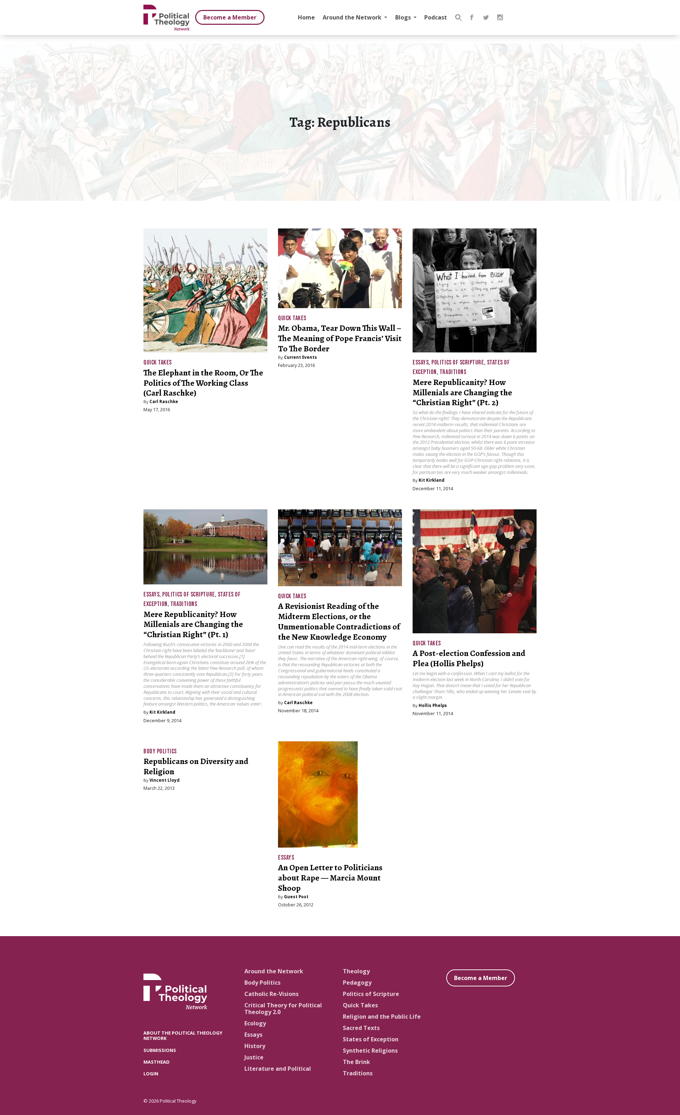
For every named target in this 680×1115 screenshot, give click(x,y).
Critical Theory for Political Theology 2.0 (283, 1008)
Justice (254, 1057)
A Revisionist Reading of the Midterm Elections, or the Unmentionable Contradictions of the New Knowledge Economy (339, 621)
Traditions (453, 372)
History (254, 1046)
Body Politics (160, 751)
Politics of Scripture (457, 362)
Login (150, 1073)
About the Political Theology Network (182, 1035)
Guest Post (296, 896)
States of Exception (370, 1039)
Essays (421, 362)
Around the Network (353, 17)
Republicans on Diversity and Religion (195, 766)
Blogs (403, 17)
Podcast (435, 17)
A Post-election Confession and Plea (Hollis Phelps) (469, 658)
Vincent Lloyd (164, 780)
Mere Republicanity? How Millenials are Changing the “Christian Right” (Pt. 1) (193, 624)
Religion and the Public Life (382, 1016)
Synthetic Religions (370, 1050)
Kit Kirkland (431, 480)
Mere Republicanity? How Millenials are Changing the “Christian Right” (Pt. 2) (462, 392)
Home (306, 17)
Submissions (159, 1050)
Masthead (156, 1062)
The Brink (356, 1062)
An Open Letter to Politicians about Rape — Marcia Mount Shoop (330, 878)
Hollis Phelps (433, 705)
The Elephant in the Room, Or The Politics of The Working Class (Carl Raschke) (203, 383)
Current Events (300, 357)
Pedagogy (357, 982)
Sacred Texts (361, 1028)
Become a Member (229, 17)
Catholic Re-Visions (271, 994)
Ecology (255, 1023)
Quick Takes (157, 362)
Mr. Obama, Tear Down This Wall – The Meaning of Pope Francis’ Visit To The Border (340, 338)
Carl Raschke (163, 401)
